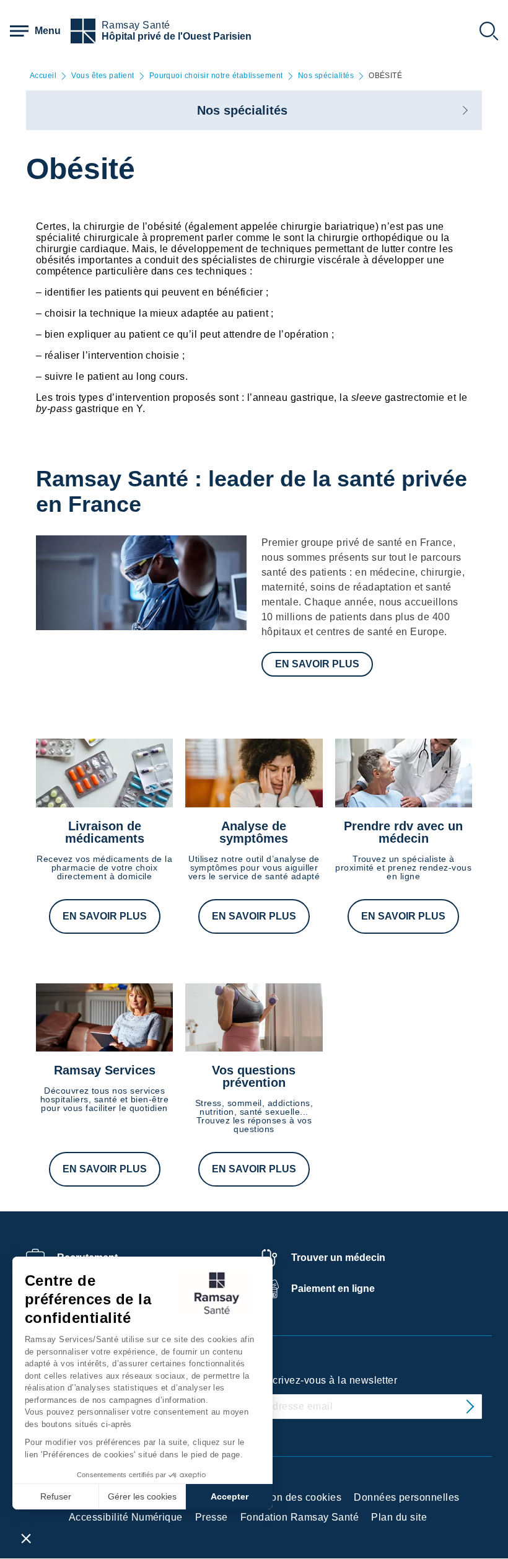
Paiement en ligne (333, 1288)
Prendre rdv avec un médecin (403, 832)
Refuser (55, 1496)
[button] (26, 1538)
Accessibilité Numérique (126, 1517)
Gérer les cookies (142, 1496)
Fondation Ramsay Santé (299, 1517)
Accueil (43, 76)
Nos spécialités (326, 76)
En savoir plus (317, 664)
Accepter (229, 1496)
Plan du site (399, 1517)
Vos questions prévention (254, 1076)
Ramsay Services (104, 1070)
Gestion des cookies (294, 1497)
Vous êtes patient (102, 76)
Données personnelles (407, 1497)
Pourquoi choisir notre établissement (216, 76)
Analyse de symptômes (253, 832)
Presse (211, 1517)
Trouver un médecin (338, 1257)
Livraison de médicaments (104, 832)
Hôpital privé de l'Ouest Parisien (177, 36)
